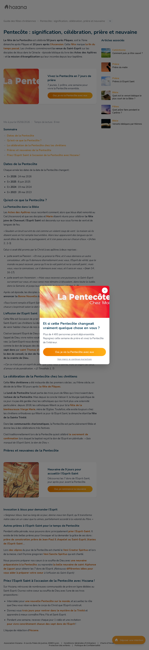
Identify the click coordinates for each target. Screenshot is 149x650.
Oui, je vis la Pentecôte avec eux (74, 352)
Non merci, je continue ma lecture (74, 359)
